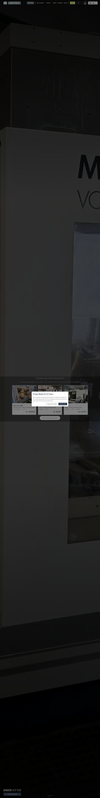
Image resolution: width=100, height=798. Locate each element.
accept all (63, 404)
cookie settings (52, 404)
